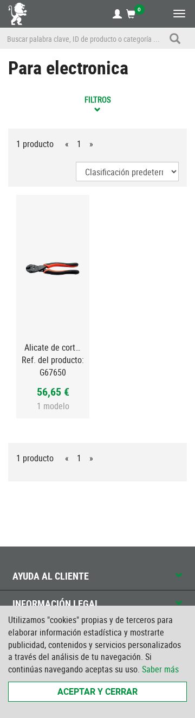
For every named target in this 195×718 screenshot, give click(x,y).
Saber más (160, 669)
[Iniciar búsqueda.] (175, 38)
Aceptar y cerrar (97, 691)
